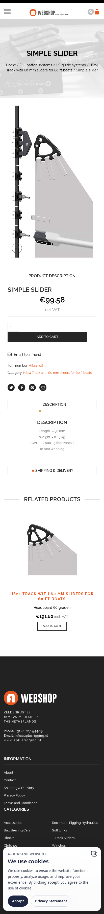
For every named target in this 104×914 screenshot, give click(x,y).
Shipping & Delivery (54, 471)
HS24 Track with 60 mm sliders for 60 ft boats (57, 373)
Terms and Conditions (20, 803)
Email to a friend (27, 355)
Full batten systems (35, 65)
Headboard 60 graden (52, 608)
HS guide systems (71, 65)
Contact (10, 780)
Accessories (13, 823)
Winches (59, 845)
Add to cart (47, 337)
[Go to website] (94, 854)
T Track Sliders (63, 838)
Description (54, 404)
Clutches (10, 845)
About (8, 772)
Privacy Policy (14, 795)
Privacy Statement (51, 901)
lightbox (17, 248)
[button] (52, 626)
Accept (18, 901)
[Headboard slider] (52, 181)
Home (11, 65)
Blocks (9, 838)
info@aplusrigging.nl (31, 735)
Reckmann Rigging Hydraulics (75, 823)
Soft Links (59, 830)
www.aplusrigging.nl (22, 740)
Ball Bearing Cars (17, 830)
